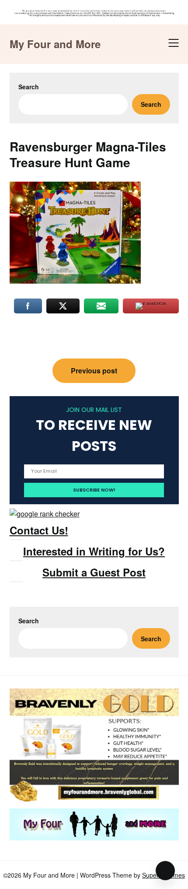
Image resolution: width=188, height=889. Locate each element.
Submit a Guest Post (94, 572)
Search (28, 86)
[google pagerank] (45, 514)
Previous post (94, 370)
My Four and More (55, 44)
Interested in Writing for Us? (94, 551)
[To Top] (165, 870)
